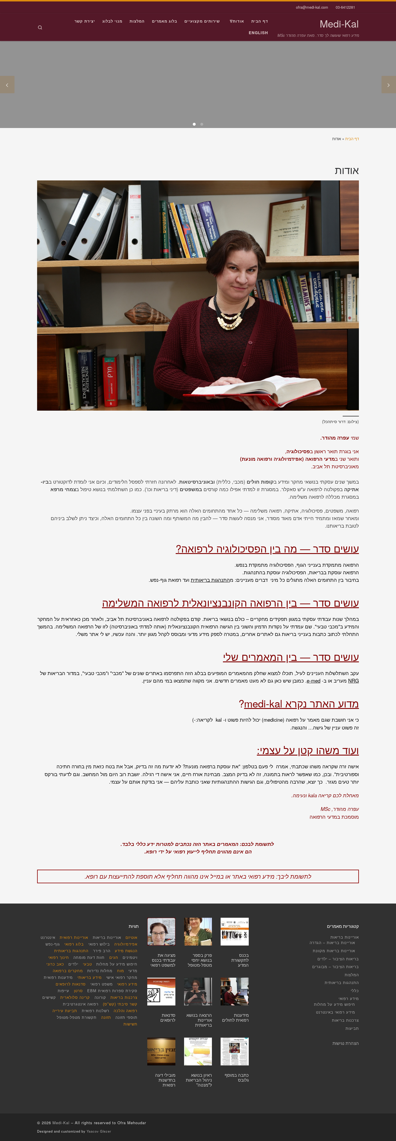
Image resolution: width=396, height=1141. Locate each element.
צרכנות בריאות (345, 1020)
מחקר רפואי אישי (121, 978)
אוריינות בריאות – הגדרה (332, 942)
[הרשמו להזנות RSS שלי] (46, 7)
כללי (355, 990)
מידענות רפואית (58, 978)
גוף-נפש (53, 944)
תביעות (352, 1028)
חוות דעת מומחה (89, 958)
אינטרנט (48, 938)
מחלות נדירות (99, 971)
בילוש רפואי (99, 944)
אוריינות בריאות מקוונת (334, 950)
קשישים (49, 998)
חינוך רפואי (58, 958)
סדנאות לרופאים (71, 984)
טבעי (87, 964)
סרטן (78, 991)
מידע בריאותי (89, 978)
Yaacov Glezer (99, 1131)
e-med (313, 680)
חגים (113, 958)
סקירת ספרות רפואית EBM (112, 991)
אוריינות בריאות (344, 937)
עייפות (63, 991)
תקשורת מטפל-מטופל (77, 1018)
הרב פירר (101, 951)
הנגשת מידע (126, 951)
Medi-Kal (61, 1122)
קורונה (100, 998)
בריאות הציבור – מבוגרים (335, 966)
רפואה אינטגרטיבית (81, 1004)
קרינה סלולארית (75, 998)
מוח (120, 971)
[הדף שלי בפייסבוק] (38, 7)
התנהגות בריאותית (210, 579)
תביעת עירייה (64, 1011)
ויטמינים (130, 958)
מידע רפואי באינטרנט (335, 1012)
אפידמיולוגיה (125, 944)
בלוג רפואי (74, 944)
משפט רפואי (101, 984)
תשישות (130, 1024)
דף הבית (352, 138)
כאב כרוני (55, 964)
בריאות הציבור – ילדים (338, 958)
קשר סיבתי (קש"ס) (120, 1004)
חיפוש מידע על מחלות (334, 1004)
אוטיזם (131, 938)
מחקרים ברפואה (68, 971)
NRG (353, 680)
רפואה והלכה (125, 1011)
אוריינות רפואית (74, 938)
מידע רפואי (349, 998)
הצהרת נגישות (346, 1043)
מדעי (132, 971)
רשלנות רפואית (95, 1011)
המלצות (352, 974)
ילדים (73, 964)
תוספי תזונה (126, 1018)
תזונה (106, 1018)
